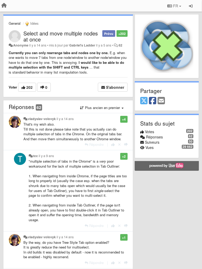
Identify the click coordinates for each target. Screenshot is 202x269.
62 (120, 45)
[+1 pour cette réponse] (113, 144)
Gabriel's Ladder (82, 45)
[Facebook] (152, 100)
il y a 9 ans (46, 155)
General (15, 23)
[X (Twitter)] (144, 100)
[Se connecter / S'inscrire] (190, 5)
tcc (35, 155)
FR (175, 5)
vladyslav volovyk (42, 118)
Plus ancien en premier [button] (102, 107)
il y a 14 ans (65, 118)
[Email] (161, 100)
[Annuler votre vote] (119, 144)
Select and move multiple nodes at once (60, 36)
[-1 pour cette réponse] (126, 144)
